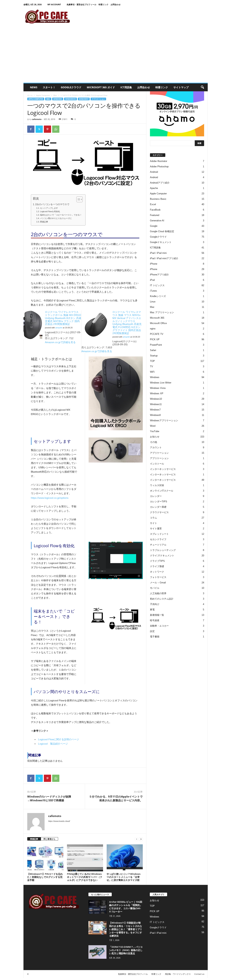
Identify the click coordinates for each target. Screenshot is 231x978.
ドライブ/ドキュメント (162, 555)
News (33, 87)
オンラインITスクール (161, 490)
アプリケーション (98, 99)
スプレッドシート (159, 534)
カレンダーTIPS (158, 501)
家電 (152, 609)
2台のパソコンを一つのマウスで (52, 204)
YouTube (154, 431)
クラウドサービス (159, 512)
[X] (39, 129)
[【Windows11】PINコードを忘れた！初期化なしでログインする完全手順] (45, 857)
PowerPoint (156, 344)
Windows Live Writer (160, 382)
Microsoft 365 (157, 317)
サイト (153, 523)
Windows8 (155, 415)
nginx (153, 328)
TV (151, 366)
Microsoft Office (158, 323)
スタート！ (49, 87)
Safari (153, 350)
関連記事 (44, 222)
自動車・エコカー (159, 625)
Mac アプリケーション (162, 312)
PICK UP (155, 339)
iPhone (153, 263)
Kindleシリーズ (158, 296)
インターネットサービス (163, 469)
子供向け (154, 604)
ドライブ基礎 (157, 566)
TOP (152, 361)
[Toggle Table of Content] (78, 199)
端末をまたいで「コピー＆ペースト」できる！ (61, 215)
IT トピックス (157, 285)
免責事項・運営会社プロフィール (81, 4)
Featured (154, 215)
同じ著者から (49, 839)
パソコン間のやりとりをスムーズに (56, 218)
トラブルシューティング (163, 550)
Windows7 (83, 99)
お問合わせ (116, 4)
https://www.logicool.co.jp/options (49, 497)
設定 (152, 631)
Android (154, 172)
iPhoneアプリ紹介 (159, 274)
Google (153, 226)
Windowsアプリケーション (164, 420)
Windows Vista (157, 388)
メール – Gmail (158, 582)
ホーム (30, 95)
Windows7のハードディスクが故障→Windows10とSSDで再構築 (49, 798)
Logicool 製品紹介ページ (53, 743)
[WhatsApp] (55, 129)
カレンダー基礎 (158, 507)
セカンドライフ (158, 539)
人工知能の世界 (158, 593)
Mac (55, 95)
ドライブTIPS (157, 561)
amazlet (58, 328)
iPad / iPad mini (158, 253)
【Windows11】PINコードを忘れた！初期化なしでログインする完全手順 (45, 877)
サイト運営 (156, 528)
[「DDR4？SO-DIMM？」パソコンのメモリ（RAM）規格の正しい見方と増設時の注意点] (97, 952)
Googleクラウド (71, 87)
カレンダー (156, 496)
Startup (154, 355)
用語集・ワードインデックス (178, 974)
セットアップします (49, 208)
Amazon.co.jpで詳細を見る (60, 342)
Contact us (199, 974)
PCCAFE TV (156, 334)
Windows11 (156, 404)
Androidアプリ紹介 (160, 182)
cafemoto (37, 119)
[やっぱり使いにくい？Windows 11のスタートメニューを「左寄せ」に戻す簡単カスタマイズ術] (125, 857)
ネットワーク (157, 571)
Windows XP (156, 393)
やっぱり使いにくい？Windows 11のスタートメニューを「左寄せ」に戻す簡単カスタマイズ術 (123, 877)
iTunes (153, 290)
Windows (57, 99)
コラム (153, 517)
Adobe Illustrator (158, 161)
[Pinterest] (47, 129)
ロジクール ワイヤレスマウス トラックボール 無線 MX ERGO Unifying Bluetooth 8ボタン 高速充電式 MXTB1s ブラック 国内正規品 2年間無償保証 (63, 318)
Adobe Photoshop (159, 166)
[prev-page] (136, 839)
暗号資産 (154, 620)
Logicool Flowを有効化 (50, 211)
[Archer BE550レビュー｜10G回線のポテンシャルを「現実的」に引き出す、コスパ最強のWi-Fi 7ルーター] (97, 907)
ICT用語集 (126, 87)
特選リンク (103, 4)
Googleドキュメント (160, 242)
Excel (153, 204)
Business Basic (158, 199)
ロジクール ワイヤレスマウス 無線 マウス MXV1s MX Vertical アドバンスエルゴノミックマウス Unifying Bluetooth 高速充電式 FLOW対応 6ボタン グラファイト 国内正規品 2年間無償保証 (126, 323)
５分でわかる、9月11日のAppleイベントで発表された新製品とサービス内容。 (116, 798)
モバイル (154, 588)
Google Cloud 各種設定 (162, 231)
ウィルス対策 (157, 485)
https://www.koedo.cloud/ (59, 821)
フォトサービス (158, 577)
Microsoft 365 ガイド (101, 87)
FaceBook (155, 209)
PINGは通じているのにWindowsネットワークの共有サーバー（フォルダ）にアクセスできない (84, 877)
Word (152, 426)
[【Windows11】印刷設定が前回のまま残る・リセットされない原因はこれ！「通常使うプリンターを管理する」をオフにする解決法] (97, 928)
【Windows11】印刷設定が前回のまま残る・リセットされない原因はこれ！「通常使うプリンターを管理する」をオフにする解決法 (125, 929)
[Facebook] (30, 129)
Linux (153, 301)
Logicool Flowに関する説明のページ (58, 739)
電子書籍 (154, 636)
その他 (153, 442)
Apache (154, 188)
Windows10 (70, 99)
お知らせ (154, 436)
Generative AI (157, 220)
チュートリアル (158, 544)
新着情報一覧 (157, 615)
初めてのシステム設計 (161, 598)
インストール (157, 463)
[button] (202, 87)
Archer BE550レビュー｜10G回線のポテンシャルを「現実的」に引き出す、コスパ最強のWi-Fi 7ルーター (125, 906)
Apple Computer (43, 95)
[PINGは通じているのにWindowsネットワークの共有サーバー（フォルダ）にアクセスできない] (85, 857)
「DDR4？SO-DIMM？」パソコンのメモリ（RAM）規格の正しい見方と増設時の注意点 (126, 950)
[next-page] (141, 839)
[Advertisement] (115, 55)
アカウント (156, 447)
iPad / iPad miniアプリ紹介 (164, 258)
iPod (152, 280)
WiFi (152, 371)
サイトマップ (181, 87)
